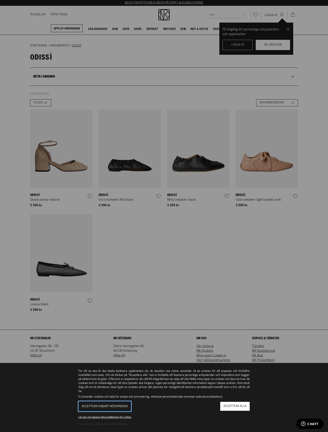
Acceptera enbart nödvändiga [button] (105, 406)
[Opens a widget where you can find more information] (310, 424)
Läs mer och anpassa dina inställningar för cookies (104, 417)
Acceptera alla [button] (235, 406)
